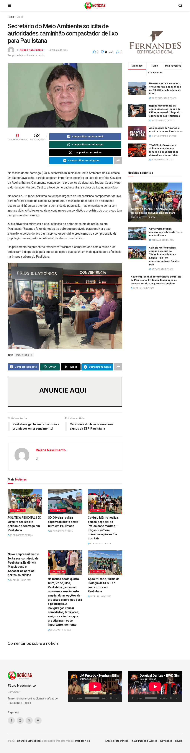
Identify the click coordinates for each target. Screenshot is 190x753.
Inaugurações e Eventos (144, 740)
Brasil (20, 17)
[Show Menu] (9, 5)
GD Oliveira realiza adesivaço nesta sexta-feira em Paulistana (63, 522)
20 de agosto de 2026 (61, 531)
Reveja (178, 740)
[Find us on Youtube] (38, 720)
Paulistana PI (24, 355)
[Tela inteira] (117, 698)
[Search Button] (180, 5)
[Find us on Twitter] (29, 720)
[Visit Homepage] (94, 5)
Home (11, 17)
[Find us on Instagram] (20, 720)
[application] (95, 686)
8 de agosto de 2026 (100, 543)
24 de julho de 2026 (20, 580)
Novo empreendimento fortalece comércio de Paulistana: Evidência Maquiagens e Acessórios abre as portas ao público (156, 280)
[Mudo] (111, 698)
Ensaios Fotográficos (116, 740)
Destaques (17, 510)
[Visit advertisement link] (65, 392)
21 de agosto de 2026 (20, 535)
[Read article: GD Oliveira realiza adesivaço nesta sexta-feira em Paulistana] (65, 501)
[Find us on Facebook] (11, 720)
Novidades (166, 740)
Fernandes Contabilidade (29, 741)
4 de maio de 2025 (58, 50)
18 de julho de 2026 (100, 596)
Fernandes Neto (81, 741)
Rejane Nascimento (31, 50)
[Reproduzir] (72, 698)
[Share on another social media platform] (118, 160)
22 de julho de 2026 (60, 630)
